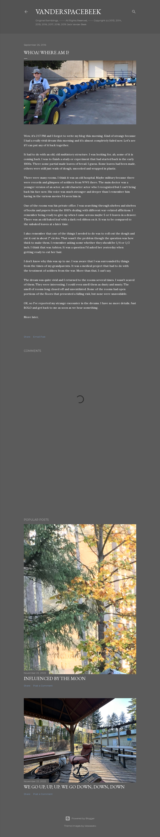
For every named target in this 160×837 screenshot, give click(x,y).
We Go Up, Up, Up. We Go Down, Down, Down (74, 787)
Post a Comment (43, 685)
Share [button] (27, 336)
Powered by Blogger (83, 818)
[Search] (134, 11)
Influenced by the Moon (55, 678)
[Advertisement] (80, 481)
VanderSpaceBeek (68, 11)
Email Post (39, 336)
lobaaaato (90, 825)
